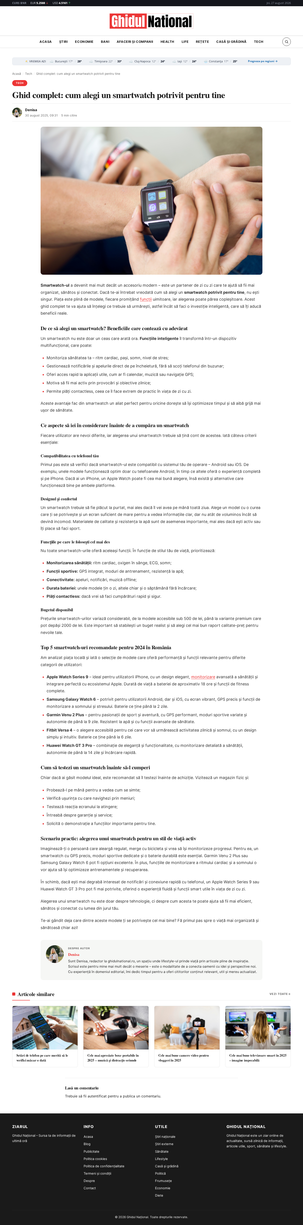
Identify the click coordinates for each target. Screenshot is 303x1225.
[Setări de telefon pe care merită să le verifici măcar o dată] (45, 1027)
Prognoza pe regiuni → (263, 61)
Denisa (31, 110)
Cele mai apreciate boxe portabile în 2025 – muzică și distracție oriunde (113, 1057)
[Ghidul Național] (151, 21)
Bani (105, 42)
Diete (159, 1195)
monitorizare (203, 677)
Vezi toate (279, 994)
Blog (87, 1144)
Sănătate (162, 1152)
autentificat (97, 1096)
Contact (90, 1188)
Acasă (16, 73)
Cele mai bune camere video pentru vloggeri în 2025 (183, 1057)
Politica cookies (95, 1159)
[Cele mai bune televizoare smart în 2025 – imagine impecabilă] (258, 1027)
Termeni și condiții (97, 1174)
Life (185, 42)
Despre (89, 1181)
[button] (286, 41)
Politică (160, 1174)
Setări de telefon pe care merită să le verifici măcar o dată (42, 1057)
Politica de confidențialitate (104, 1166)
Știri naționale (165, 1137)
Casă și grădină (231, 42)
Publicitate (91, 1152)
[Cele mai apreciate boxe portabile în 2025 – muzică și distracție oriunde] (116, 1027)
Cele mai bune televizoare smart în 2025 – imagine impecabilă (258, 1057)
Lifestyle (161, 1159)
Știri (63, 42)
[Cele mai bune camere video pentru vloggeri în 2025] (187, 1027)
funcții (146, 299)
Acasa (45, 42)
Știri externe (164, 1144)
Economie (84, 42)
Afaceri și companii (135, 42)
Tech (259, 42)
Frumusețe (163, 1181)
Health (167, 42)
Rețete (202, 42)
